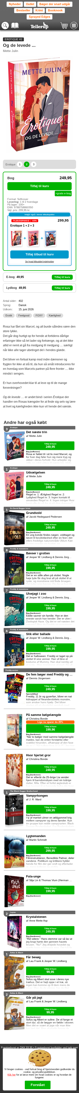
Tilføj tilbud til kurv (40, 254)
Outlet (30, 4)
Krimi (39, 10)
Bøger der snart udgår (54, 4)
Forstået (38, 1085)
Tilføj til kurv (39, 186)
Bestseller (23, 10)
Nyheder (15, 4)
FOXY (39, 315)
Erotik (9, 315)
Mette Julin (10, 51)
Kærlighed (55, 315)
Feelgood (23, 315)
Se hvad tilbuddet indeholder (39, 261)
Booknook (55, 10)
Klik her (12, 1074)
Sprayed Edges (39, 16)
